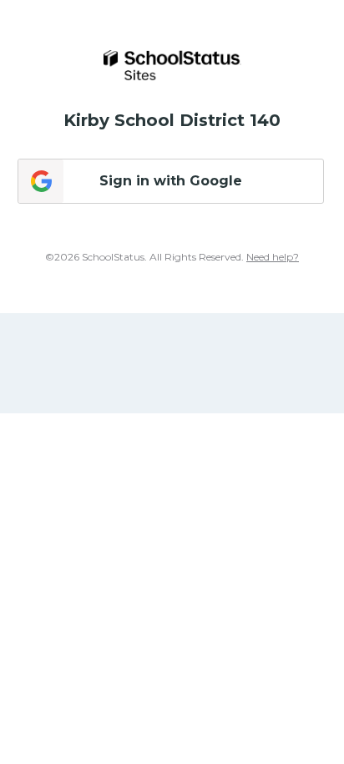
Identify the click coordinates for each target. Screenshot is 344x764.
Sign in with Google (170, 181)
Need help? (272, 256)
